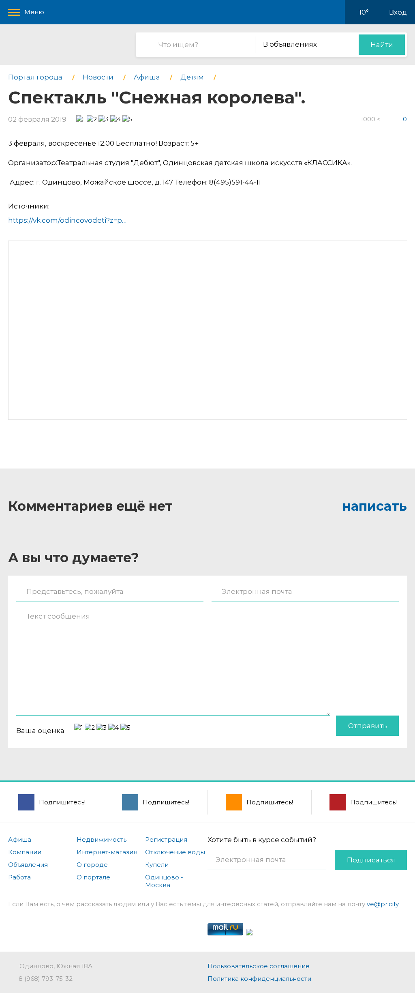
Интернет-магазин (107, 852)
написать (374, 506)
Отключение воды (175, 852)
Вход (398, 12)
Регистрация (166, 839)
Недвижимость (101, 839)
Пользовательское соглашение (259, 966)
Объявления (28, 864)
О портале (93, 877)
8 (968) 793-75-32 (46, 978)
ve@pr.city (383, 904)
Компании (24, 852)
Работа (19, 877)
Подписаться (371, 860)
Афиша (19, 839)
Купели (157, 864)
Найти (381, 45)
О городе (92, 864)
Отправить (367, 726)
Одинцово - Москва (164, 881)
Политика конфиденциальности (259, 978)
